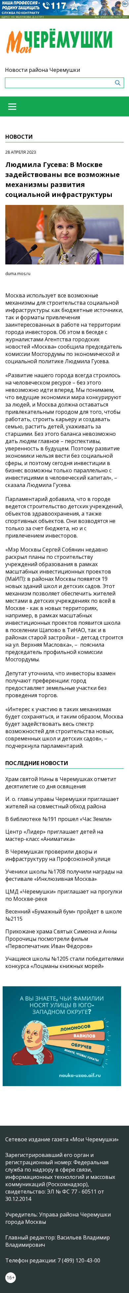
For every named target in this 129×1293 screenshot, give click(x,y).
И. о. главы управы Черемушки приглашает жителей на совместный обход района (62, 802)
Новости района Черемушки (42, 70)
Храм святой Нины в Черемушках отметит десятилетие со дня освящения (60, 782)
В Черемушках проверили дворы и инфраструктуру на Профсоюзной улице (57, 855)
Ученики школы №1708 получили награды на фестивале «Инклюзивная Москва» (63, 875)
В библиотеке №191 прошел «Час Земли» (58, 819)
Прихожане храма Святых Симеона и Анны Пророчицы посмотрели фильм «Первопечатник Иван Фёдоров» (61, 939)
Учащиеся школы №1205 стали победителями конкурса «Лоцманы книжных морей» (64, 962)
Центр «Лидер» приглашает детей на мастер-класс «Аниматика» (54, 835)
